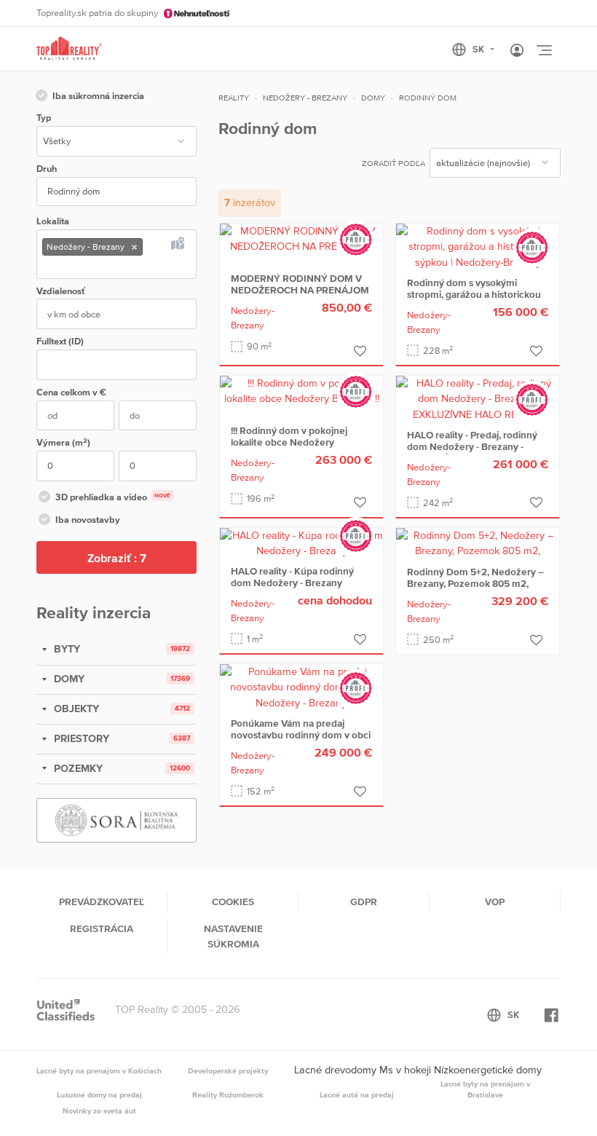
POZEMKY (77, 768)
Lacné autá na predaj (357, 1094)
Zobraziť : (116, 557)
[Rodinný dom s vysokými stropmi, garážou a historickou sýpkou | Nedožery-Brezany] (477, 246)
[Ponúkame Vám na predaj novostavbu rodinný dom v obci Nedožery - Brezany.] (301, 687)
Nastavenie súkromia (233, 936)
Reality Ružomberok (228, 1094)
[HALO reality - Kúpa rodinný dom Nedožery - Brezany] (301, 542)
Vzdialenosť (60, 290)
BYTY (65, 649)
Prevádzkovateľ (101, 901)
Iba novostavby (87, 519)
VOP (495, 901)
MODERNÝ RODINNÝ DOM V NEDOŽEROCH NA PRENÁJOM (300, 284)
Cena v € (71, 392)
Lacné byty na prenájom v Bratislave (485, 1089)
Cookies (233, 901)
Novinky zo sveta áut (99, 1110)
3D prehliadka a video (112, 497)
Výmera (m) (63, 442)
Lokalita (52, 221)
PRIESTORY (80, 738)
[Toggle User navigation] (516, 51)
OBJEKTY (75, 708)
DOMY (67, 679)
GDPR (363, 901)
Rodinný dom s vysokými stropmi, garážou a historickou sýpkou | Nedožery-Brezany (474, 294)
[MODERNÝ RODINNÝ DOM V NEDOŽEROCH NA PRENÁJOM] (301, 238)
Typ (43, 117)
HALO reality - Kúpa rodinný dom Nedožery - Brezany (292, 576)
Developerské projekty (228, 1070)
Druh (46, 168)
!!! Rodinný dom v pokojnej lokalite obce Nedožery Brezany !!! (289, 442)
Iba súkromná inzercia (98, 95)
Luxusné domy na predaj (99, 1094)
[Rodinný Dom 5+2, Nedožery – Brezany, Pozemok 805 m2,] (477, 542)
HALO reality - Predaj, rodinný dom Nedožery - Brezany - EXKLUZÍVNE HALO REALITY (472, 446)
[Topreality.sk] (69, 49)
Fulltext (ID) (60, 341)
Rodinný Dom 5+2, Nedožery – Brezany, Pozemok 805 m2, (475, 577)
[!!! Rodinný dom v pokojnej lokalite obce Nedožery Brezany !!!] (301, 390)
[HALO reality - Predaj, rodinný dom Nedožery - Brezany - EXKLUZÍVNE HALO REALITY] (477, 398)
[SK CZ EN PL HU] (479, 49)
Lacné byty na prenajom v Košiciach (99, 1070)
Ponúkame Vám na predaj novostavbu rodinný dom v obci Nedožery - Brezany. (301, 734)
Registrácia (101, 928)
